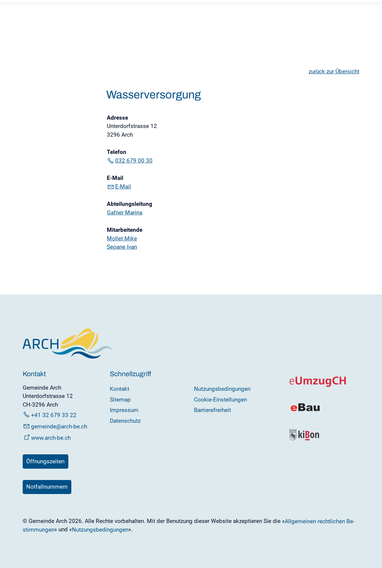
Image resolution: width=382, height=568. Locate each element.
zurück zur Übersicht (334, 71)
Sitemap (120, 399)
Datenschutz (125, 420)
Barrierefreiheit (212, 410)
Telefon (116, 152)
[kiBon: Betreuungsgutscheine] (304, 439)
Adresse (117, 117)
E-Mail (115, 178)
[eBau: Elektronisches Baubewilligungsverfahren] (305, 410)
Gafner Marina (124, 212)
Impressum (124, 410)
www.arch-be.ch (51, 437)
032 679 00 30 (134, 160)
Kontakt (119, 388)
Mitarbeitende (124, 229)
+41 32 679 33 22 (53, 415)
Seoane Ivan (122, 246)
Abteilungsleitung (129, 203)
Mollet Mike (122, 238)
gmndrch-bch (59, 426)
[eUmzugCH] (317, 385)
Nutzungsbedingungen (222, 388)
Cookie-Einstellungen (220, 399)
